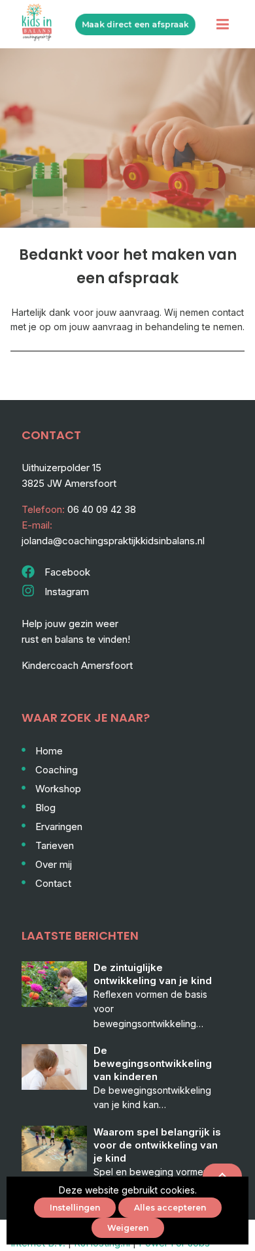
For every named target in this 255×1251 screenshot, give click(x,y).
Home (49, 751)
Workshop (58, 788)
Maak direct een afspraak (135, 24)
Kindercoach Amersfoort (77, 665)
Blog (45, 807)
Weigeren (127, 1228)
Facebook (67, 572)
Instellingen (75, 1207)
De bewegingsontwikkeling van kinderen (153, 1063)
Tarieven (54, 845)
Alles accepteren (170, 1207)
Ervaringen (58, 826)
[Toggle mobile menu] (223, 24)
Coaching (56, 770)
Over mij (53, 864)
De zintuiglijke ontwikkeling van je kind (153, 974)
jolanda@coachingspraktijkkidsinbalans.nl (113, 540)
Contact (53, 883)
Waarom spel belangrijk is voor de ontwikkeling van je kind (157, 1145)
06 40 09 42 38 (101, 509)
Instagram (66, 591)
